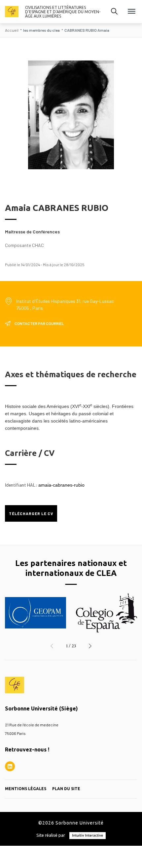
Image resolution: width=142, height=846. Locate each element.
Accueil (11, 30)
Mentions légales (25, 788)
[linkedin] (10, 766)
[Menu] (131, 12)
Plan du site (66, 788)
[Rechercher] (114, 11)
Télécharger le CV (31, 513)
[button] (52, 646)
